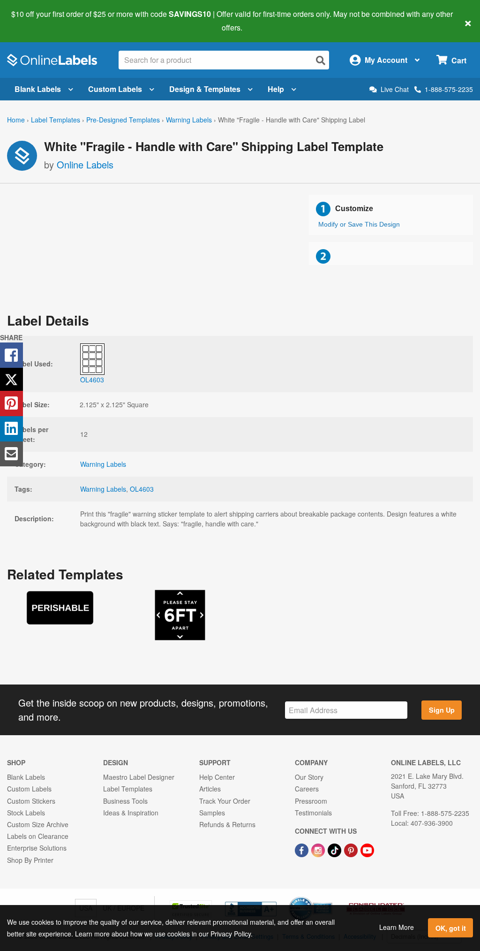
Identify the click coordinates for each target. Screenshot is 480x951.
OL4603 (142, 489)
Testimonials (313, 812)
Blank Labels (38, 89)
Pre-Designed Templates (123, 119)
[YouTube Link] (367, 849)
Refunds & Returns (227, 824)
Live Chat (395, 89)
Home (16, 119)
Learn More (396, 927)
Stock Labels (26, 812)
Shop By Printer (30, 860)
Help (276, 89)
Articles (210, 788)
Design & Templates (204, 89)
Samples (212, 812)
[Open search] (320, 60)
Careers (307, 788)
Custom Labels (115, 89)
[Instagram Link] (319, 849)
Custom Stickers (31, 801)
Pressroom (311, 801)
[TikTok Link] (335, 849)
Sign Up (442, 710)
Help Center (217, 777)
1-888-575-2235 (449, 89)
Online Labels (85, 164)
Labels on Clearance (37, 836)
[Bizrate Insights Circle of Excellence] (329, 897)
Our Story (309, 777)
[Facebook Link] (302, 849)
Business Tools (125, 801)
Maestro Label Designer (138, 777)
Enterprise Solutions (37, 847)
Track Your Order (224, 801)
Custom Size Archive (37, 824)
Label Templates (55, 119)
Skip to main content (34, 20)
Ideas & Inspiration (130, 812)
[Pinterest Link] (352, 849)
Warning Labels (189, 119)
